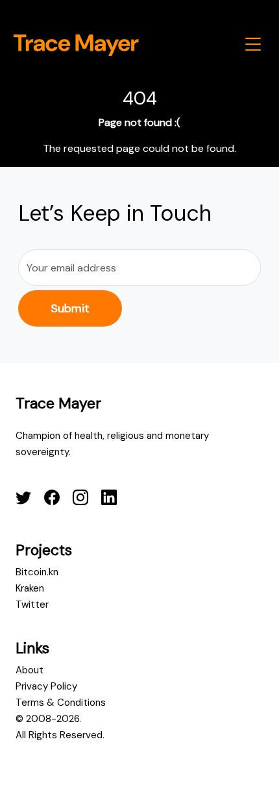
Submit (70, 308)
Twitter (32, 604)
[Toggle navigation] (253, 44)
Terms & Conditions (61, 702)
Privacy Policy (46, 686)
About (29, 670)
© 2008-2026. (48, 718)
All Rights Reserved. (60, 735)
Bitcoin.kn (37, 572)
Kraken (30, 588)
